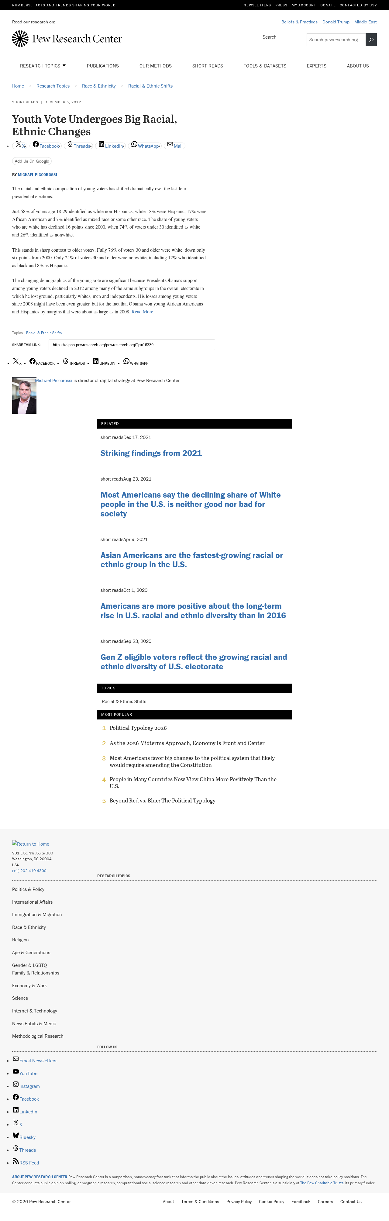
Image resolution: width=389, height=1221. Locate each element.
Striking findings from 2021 (151, 453)
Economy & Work (29, 985)
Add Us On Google (32, 161)
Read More (142, 311)
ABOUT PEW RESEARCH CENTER (39, 1176)
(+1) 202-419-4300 (29, 870)
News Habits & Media (34, 1023)
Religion (20, 939)
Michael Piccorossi (37, 174)
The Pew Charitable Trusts (321, 1182)
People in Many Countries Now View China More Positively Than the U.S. (193, 783)
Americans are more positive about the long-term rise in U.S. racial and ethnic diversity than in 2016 (193, 610)
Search (270, 37)
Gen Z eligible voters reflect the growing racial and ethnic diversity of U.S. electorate (194, 661)
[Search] (371, 40)
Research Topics (41, 66)
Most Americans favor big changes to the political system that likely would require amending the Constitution (192, 761)
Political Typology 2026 (138, 728)
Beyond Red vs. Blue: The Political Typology (162, 800)
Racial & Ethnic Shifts (44, 332)
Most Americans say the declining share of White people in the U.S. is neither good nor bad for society (191, 504)
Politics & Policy (28, 889)
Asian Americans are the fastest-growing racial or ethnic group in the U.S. (192, 560)
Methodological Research (38, 1036)
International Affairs (32, 902)
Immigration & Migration (37, 914)
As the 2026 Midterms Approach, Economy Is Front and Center (187, 743)
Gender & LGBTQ (29, 965)
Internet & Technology (34, 1011)
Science (20, 998)
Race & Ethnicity (29, 927)
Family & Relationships (35, 973)
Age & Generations (31, 952)
